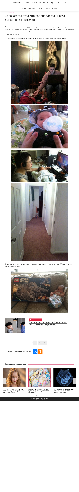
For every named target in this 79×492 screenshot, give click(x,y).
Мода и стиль (51, 8)
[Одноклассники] (40, 351)
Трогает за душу (28, 8)
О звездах (51, 3)
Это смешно (61, 3)
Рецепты (40, 8)
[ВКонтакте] (35, 351)
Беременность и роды (21, 3)
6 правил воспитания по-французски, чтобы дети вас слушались (48, 323)
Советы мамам (38, 3)
